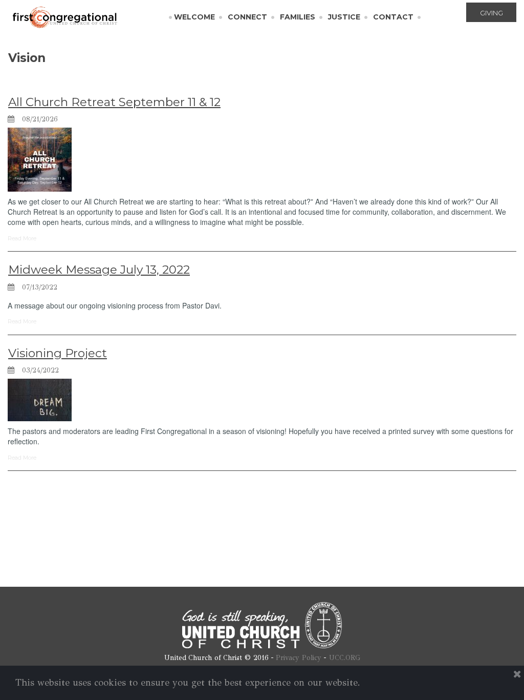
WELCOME (194, 17)
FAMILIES (297, 17)
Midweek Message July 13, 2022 (99, 269)
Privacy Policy (298, 657)
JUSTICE (344, 17)
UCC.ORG (344, 657)
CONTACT (393, 17)
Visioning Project (57, 353)
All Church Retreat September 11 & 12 (114, 102)
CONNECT (247, 17)
